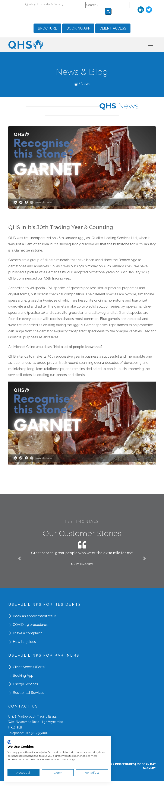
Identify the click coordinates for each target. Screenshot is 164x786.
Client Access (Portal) (30, 667)
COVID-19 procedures (30, 625)
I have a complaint (27, 633)
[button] (19, 558)
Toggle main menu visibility (150, 45)
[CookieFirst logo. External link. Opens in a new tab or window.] (9, 742)
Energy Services (25, 684)
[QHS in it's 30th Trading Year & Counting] (82, 167)
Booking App (78, 28)
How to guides (24, 642)
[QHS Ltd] (25, 44)
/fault (52, 616)
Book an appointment (30, 616)
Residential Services (28, 693)
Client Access (113, 28)
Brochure (47, 28)
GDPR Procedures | (121, 764)
